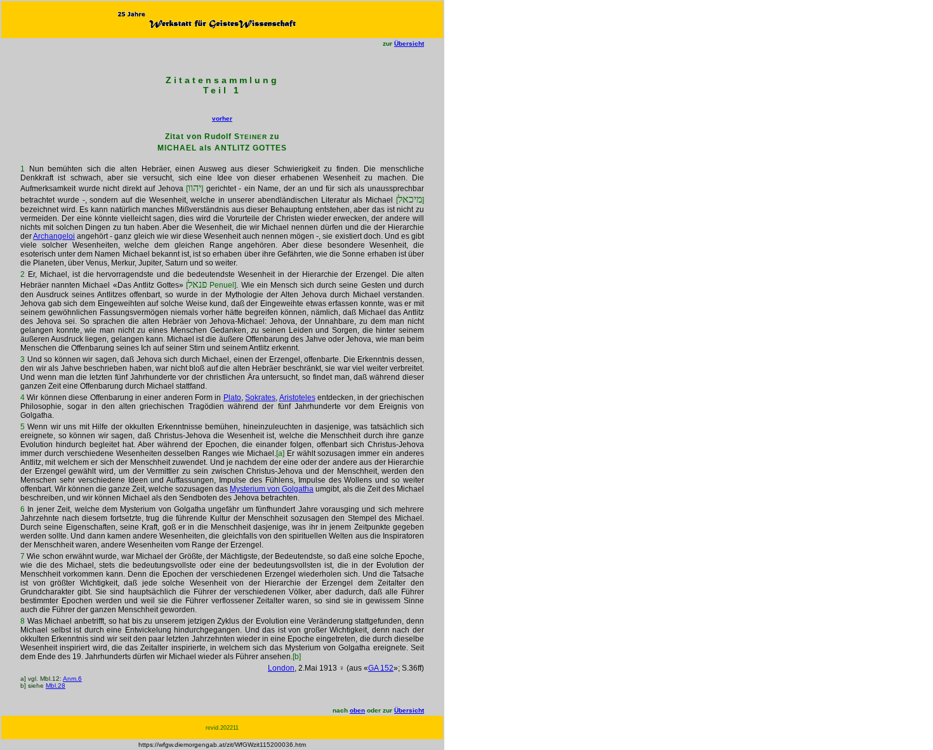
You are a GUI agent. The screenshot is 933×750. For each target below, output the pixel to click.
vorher (222, 118)
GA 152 (381, 668)
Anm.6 (72, 678)
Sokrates (260, 397)
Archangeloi (54, 236)
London (281, 668)
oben (357, 710)
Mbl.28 (55, 685)
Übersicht (409, 43)
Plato (232, 397)
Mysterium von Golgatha (272, 489)
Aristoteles (297, 397)
